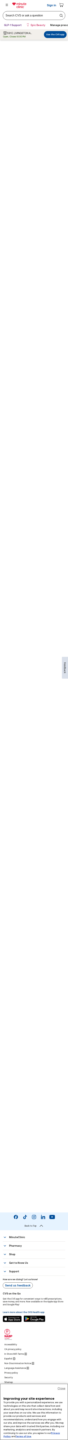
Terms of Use (23, 1436)
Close (61, 1388)
